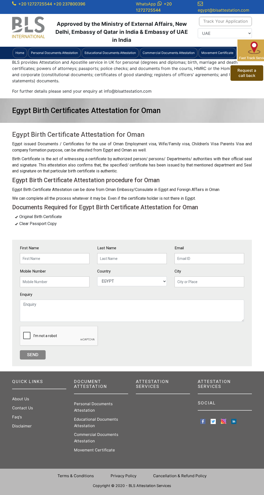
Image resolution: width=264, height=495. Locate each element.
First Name (29, 248)
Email (179, 248)
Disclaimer (22, 426)
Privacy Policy (123, 475)
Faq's (17, 416)
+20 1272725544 (35, 3)
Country (104, 271)
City (178, 271)
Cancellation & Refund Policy (180, 475)
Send (32, 354)
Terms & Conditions (75, 475)
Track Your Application (225, 21)
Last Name (106, 248)
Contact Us (22, 407)
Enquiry (26, 294)
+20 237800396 (69, 3)
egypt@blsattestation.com (223, 10)
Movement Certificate (94, 450)
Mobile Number (33, 271)
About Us (20, 398)
